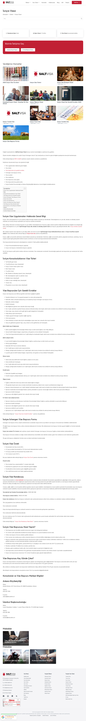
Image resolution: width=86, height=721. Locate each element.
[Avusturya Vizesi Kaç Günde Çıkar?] (16, 656)
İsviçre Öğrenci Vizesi (36, 102)
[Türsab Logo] (11, 703)
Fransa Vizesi (47, 683)
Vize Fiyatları (26, 687)
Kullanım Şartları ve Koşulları (35, 715)
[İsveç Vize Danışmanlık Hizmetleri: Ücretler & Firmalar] (16, 638)
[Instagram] (8, 696)
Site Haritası (26, 693)
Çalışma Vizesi (69, 693)
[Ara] (81, 18)
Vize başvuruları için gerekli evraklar (15, 170)
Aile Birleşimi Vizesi (69, 691)
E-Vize (67, 697)
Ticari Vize (68, 678)
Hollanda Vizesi (48, 682)
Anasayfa (5, 14)
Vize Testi (26, 683)
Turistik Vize (68, 676)
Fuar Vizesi (68, 680)
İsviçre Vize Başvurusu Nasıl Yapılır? (12, 202)
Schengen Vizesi (69, 687)
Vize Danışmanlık (27, 678)
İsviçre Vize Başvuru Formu (11, 141)
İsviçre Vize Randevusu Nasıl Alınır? (24, 521)
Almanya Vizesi (48, 676)
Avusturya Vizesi (48, 687)
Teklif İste (26, 697)
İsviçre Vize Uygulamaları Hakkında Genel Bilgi (13, 191)
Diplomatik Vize (69, 699)
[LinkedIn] (12, 696)
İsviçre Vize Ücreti (8, 198)
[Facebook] (3, 696)
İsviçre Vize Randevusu (9, 200)
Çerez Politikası (53, 715)
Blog (25, 695)
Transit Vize (68, 685)
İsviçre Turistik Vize (63, 121)
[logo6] (8, 2)
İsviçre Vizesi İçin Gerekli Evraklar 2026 (69, 102)
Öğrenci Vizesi (69, 689)
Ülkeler (25, 689)
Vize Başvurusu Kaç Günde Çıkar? (11, 204)
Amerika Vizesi (48, 678)
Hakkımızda (26, 676)
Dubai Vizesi (47, 680)
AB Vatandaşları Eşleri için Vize (72, 695)
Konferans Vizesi (69, 683)
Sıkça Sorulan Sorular (28, 691)
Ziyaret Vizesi (68, 682)
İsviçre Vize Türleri (35, 82)
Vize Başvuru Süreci (28, 685)
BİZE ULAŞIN (17, 159)
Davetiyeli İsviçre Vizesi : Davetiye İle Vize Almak (15, 102)
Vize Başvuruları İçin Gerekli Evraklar (12, 195)
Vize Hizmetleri (27, 680)
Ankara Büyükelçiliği (8, 209)
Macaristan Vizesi (48, 689)
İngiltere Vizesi (48, 685)
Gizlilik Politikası (45, 715)
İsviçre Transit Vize (8, 121)
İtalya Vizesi (47, 693)
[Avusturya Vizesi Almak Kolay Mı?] (43, 656)
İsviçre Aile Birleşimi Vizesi (65, 82)
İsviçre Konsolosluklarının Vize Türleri (12, 193)
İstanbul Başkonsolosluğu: (10, 210)
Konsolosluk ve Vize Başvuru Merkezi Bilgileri (12, 206)
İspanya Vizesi (48, 691)
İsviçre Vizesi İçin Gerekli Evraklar (23, 414)
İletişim (25, 699)
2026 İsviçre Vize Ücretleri (11, 82)
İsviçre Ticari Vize (35, 121)
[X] (16, 696)
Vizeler (11, 14)
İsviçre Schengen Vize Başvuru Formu (12, 197)
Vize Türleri (26, 682)
